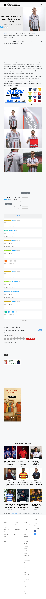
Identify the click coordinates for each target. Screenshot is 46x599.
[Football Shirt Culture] (13, 4)
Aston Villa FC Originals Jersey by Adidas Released (10, 484)
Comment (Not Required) (10, 342)
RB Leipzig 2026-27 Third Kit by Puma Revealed (10, 463)
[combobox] (41, 4)
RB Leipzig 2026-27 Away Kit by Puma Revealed (23, 463)
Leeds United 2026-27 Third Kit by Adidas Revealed (23, 505)
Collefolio (26, 1)
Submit (6, 354)
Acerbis (36, 33)
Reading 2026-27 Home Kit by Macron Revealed (10, 505)
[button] (5, 5)
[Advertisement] (23, 53)
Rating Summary (8, 335)
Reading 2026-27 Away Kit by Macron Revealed (36, 484)
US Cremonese (7, 33)
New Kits (10, 458)
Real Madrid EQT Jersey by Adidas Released (36, 463)
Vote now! (9, 204)
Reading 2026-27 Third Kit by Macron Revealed (23, 484)
